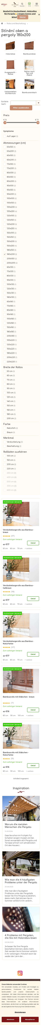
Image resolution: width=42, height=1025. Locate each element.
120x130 (11, 289)
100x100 (11, 198)
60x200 (11, 160)
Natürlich (12, 428)
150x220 (11, 349)
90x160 (11, 314)
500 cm (11, 482)
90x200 (11, 194)
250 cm (11, 473)
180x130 (11, 297)
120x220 (11, 344)
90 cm (10, 388)
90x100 (11, 186)
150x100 (11, 233)
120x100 (11, 216)
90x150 (11, 190)
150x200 (11, 241)
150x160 (11, 327)
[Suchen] (22, 4)
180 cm (11, 414)
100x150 (11, 203)
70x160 (11, 306)
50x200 (11, 151)
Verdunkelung (14, 442)
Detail (33, 543)
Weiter (22, 17)
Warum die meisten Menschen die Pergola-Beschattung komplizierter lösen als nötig (20, 825)
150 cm (11, 405)
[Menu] (36, 4)
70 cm (10, 380)
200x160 (11, 336)
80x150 (11, 177)
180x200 (11, 254)
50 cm (10, 371)
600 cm (11, 490)
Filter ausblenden (21, 108)
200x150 (11, 259)
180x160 (11, 332)
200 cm (11, 418)
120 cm (11, 397)
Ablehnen (10, 1019)
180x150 (11, 250)
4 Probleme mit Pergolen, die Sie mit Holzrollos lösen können (21, 936)
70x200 (11, 168)
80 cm (10, 384)
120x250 (11, 228)
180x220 (11, 353)
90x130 (11, 280)
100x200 (11, 207)
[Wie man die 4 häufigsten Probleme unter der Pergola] (21, 864)
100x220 (11, 340)
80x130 (11, 276)
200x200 (12, 263)
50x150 (11, 147)
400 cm (11, 477)
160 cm (11, 410)
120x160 (11, 323)
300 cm (11, 486)
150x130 (11, 293)
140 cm (11, 401)
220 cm (11, 469)
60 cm (10, 375)
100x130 (11, 284)
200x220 (12, 357)
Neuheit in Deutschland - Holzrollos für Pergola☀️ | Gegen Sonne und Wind (20, 14)
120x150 (11, 220)
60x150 (11, 155)
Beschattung (14, 446)
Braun (10, 432)
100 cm (11, 393)
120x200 (11, 224)
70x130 (11, 271)
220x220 (12, 362)
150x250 (11, 246)
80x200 (11, 181)
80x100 (11, 173)
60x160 (11, 302)
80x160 (11, 310)
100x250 (11, 211)
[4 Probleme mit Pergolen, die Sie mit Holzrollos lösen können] (21, 919)
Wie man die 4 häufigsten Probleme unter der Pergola (21, 881)
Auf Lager (12, 136)
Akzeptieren (30, 1019)
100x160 (11, 319)
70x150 (11, 164)
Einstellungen (20, 1012)
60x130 (11, 267)
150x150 (11, 237)
